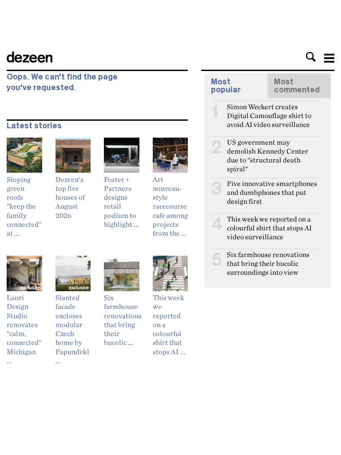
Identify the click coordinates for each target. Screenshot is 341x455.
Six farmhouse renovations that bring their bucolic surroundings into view (268, 258)
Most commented (297, 86)
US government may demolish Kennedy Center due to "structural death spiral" (267, 146)
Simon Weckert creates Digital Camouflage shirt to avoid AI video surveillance (269, 111)
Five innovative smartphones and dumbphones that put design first (272, 187)
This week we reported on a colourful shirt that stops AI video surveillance (269, 223)
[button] (311, 57)
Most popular (226, 86)
